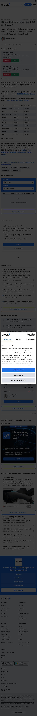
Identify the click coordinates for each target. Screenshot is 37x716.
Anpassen (17, 375)
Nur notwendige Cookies (18, 380)
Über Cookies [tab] (30, 339)
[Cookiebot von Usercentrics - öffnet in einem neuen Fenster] (27, 334)
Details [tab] (18, 339)
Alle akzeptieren (18, 370)
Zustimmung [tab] (7, 339)
